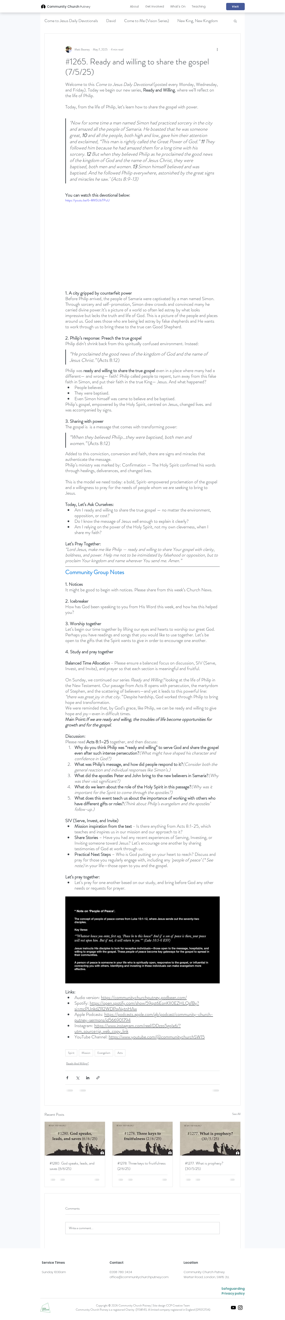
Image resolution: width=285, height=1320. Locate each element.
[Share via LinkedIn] (88, 1078)
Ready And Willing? (77, 1063)
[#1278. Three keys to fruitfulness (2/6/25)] (142, 1139)
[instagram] (240, 1308)
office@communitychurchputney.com (139, 1277)
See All (236, 1114)
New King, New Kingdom (197, 21)
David (111, 21)
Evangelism (103, 1053)
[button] (134, 6)
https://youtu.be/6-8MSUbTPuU (87, 200)
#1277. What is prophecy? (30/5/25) (204, 1166)
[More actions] (217, 49)
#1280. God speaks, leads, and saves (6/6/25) (72, 1166)
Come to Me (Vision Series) (146, 21)
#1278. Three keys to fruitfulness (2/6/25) (141, 1166)
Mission (86, 1053)
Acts (120, 1053)
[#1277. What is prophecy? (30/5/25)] (210, 1139)
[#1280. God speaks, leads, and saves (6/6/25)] (75, 1139)
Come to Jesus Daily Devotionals (71, 21)
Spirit (71, 1053)
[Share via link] (98, 1078)
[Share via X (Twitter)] (77, 1078)
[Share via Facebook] (67, 1078)
